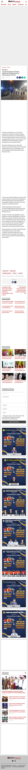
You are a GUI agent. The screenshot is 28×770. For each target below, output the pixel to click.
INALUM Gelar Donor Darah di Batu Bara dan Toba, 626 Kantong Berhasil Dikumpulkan (20, 307)
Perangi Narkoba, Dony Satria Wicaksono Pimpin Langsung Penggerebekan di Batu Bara (7, 307)
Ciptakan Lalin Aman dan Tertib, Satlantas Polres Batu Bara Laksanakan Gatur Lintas (7, 290)
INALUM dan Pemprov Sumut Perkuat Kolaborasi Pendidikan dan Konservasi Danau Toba (7, 311)
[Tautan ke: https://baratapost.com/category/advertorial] (25, 673)
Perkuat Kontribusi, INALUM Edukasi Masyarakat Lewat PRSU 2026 (7, 369)
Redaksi (3, 768)
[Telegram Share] (22, 78)
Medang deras (7, 273)
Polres (15, 273)
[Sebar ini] (17, 78)
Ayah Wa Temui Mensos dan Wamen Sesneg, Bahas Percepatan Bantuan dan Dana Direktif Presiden (17, 697)
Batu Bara (5, 69)
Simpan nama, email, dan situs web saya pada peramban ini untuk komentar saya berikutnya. (13, 417)
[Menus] (2, 1)
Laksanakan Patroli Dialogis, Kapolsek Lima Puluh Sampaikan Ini (20, 289)
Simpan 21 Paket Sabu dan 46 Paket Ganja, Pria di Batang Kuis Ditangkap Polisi (7, 358)
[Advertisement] (14, 21)
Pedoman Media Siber (6, 766)
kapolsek (12, 271)
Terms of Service (21, 765)
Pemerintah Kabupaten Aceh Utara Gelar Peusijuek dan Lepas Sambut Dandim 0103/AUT (17, 711)
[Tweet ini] (20, 78)
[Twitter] (15, 282)
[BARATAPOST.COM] (14, 1)
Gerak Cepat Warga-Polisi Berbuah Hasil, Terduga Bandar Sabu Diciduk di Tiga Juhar (20, 311)
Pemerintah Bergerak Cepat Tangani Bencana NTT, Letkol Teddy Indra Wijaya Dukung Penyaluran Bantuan (20, 302)
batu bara (5, 271)
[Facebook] (13, 282)
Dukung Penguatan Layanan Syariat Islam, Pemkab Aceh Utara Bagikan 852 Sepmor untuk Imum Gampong (13, 692)
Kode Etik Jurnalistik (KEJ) (18, 766)
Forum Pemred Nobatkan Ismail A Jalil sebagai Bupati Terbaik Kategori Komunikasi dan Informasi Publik (17, 704)
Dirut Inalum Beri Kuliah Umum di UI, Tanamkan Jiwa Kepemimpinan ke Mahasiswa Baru (7, 302)
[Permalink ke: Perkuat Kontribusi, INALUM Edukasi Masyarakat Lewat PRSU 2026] (8, 364)
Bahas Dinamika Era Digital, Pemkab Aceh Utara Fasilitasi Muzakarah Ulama (17, 718)
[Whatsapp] (25, 78)
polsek (20, 273)
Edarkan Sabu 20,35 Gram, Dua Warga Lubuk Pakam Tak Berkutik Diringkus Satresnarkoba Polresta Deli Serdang (20, 369)
